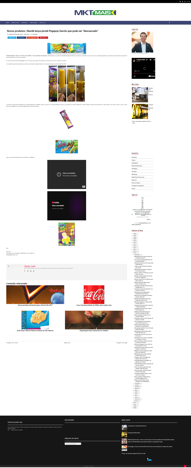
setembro (137, 386)
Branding (134, 157)
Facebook (22, 38)
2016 (134, 246)
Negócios (134, 180)
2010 (134, 404)
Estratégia (134, 168)
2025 (134, 233)
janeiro (137, 400)
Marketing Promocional (138, 177)
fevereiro (137, 399)
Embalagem (135, 163)
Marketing (134, 174)
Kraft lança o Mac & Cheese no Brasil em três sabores (35, 330)
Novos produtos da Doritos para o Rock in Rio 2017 (35, 305)
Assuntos (24, 22)
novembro (137, 383)
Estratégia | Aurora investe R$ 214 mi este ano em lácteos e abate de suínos (150, 446)
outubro (137, 385)
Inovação (134, 171)
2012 (134, 253)
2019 (134, 240)
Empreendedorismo (137, 165)
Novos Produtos (136, 183)
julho (136, 390)
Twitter (13, 38)
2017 (134, 244)
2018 (134, 242)
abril (136, 395)
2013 (134, 251)
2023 (134, 235)
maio (136, 393)
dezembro (137, 254)
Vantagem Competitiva (138, 185)
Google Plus (33, 38)
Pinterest (44, 38)
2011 (134, 402)
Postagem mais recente (12, 342)
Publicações (33, 22)
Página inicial (67, 342)
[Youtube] (182, 1)
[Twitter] (184, 1)
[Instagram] (180, 1)
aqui (10, 429)
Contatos (42, 22)
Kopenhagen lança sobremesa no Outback (94, 330)
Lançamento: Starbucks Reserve (150, 91)
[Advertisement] (141, 138)
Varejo (133, 188)
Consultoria (15, 22)
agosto (137, 388)
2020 (134, 239)
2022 (134, 237)
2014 (134, 249)
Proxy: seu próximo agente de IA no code (133, 453)
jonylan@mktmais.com (145, 223)
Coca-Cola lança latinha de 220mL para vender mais (94, 305)
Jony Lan (29, 266)
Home (7, 22)
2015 (134, 247)
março (136, 397)
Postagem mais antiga (121, 342)
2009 (134, 406)
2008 (134, 408)
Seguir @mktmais (136, 224)
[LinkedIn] (189, 1)
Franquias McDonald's (134, 433)
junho (136, 392)
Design (133, 160)
